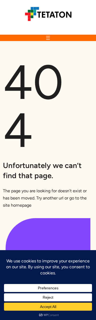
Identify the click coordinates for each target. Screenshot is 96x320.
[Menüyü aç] (48, 38)
